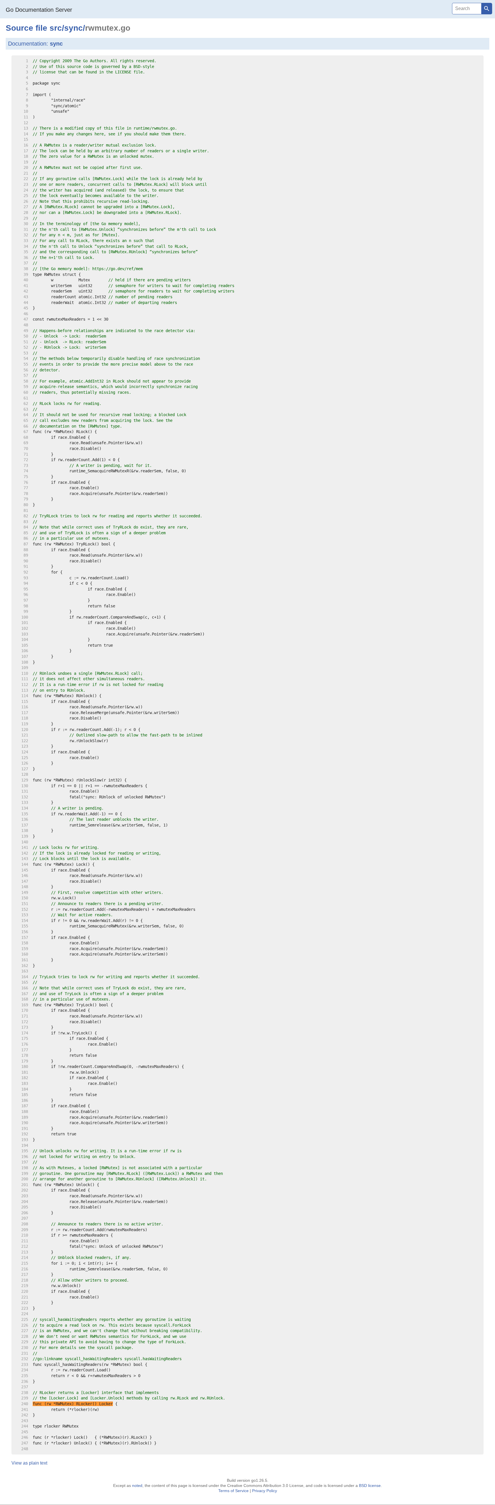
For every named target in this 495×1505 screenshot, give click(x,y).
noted (137, 1485)
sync (73, 28)
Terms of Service (233, 1490)
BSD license (370, 1485)
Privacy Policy (264, 1490)
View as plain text (29, 1463)
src (56, 28)
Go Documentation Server (39, 10)
